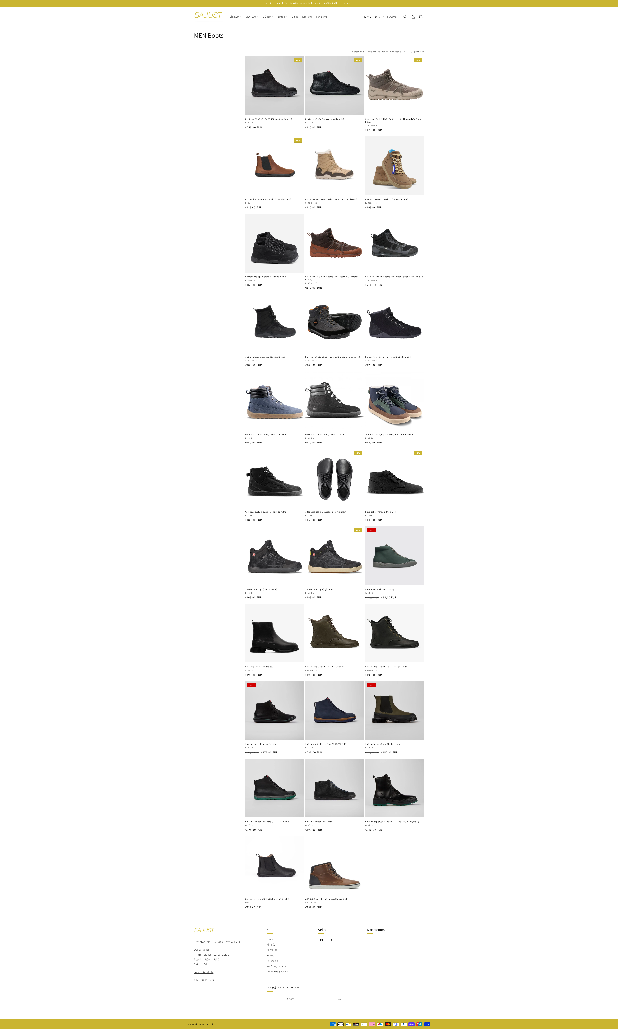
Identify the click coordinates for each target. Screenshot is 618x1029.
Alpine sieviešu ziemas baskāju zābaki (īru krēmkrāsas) (331, 199)
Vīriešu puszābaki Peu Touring (379, 589)
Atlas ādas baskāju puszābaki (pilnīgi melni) (326, 512)
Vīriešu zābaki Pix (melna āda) (259, 667)
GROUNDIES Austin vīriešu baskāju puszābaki (326, 899)
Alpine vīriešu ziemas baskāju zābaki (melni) (266, 357)
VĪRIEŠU (271, 944)
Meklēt (270, 939)
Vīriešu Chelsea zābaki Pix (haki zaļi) (382, 744)
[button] (236, 16)
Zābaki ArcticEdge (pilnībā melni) (261, 589)
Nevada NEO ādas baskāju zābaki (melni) (325, 434)
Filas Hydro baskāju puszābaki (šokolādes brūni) (268, 199)
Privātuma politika (277, 971)
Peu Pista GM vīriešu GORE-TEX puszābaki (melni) (268, 119)
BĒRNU (271, 955)
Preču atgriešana (276, 966)
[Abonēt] (339, 999)
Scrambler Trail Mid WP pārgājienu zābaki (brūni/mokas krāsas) (331, 278)
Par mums (272, 960)
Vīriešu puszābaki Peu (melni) (319, 821)
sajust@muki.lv (203, 972)
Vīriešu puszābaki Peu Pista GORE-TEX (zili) (325, 744)
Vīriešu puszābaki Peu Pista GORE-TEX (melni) (267, 821)
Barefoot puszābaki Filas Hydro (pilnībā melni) (267, 899)
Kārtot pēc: (358, 51)
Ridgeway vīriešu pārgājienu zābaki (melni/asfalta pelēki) (332, 357)
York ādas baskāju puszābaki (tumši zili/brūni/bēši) (389, 434)
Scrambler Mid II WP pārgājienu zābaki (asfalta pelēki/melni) (394, 277)
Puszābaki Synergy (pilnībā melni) (381, 512)
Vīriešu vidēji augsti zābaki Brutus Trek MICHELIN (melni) (392, 821)
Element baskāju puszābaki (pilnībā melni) (265, 277)
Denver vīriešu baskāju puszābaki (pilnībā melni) (388, 357)
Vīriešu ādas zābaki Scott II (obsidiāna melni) (386, 667)
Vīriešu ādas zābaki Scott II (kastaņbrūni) (324, 667)
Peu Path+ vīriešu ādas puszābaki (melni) (324, 119)
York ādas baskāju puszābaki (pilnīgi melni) (265, 512)
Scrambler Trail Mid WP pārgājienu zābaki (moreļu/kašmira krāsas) (393, 120)
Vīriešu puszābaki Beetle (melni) (260, 744)
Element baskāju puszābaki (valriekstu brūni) (386, 199)
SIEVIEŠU (272, 950)
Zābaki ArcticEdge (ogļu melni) (320, 589)
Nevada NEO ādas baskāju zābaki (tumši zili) (266, 434)
